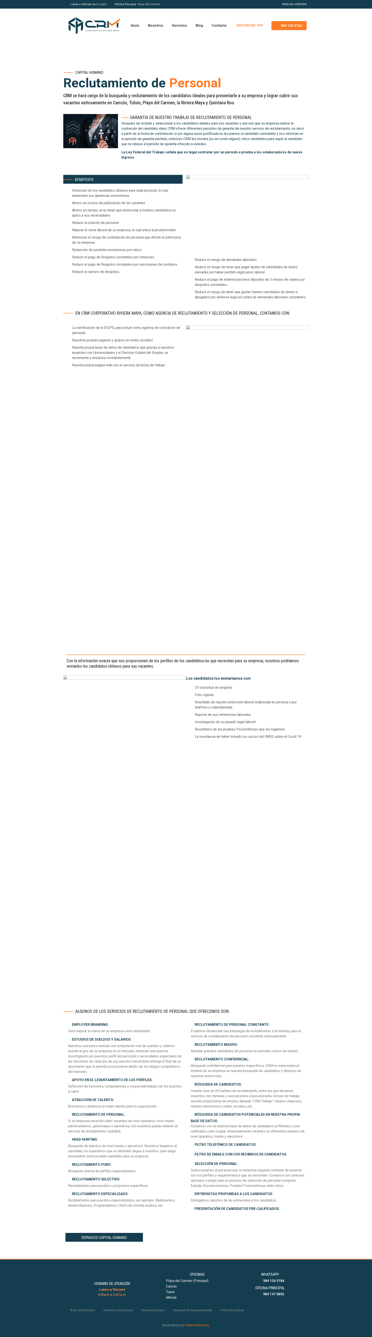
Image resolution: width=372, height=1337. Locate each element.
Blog (199, 25)
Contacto (219, 25)
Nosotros (155, 25)
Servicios (179, 25)
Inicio (135, 25)
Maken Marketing (197, 1325)
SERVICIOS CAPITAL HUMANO (104, 1237)
